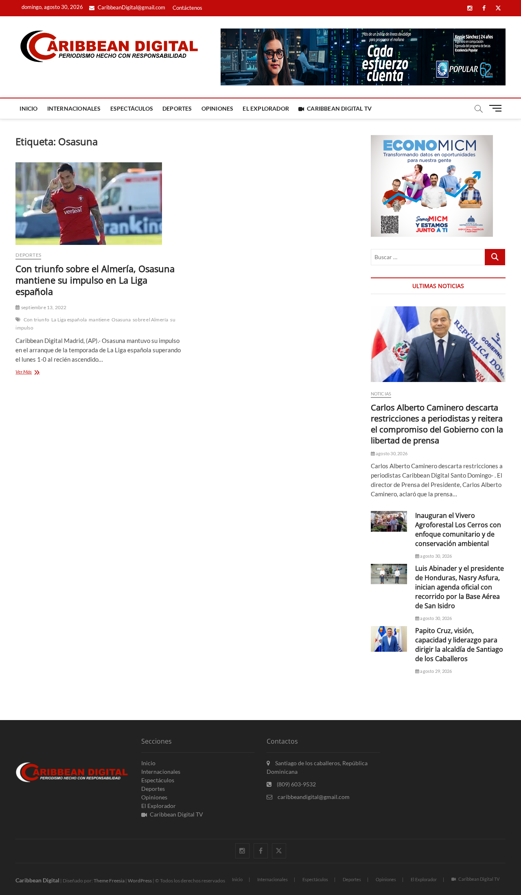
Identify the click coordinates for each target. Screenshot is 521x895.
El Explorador (266, 108)
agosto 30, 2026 (391, 453)
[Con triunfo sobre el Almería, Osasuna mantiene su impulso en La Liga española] (98, 203)
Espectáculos (131, 108)
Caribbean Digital (37, 880)
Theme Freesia (109, 881)
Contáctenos (187, 7)
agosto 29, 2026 (435, 671)
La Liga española (69, 320)
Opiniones (217, 108)
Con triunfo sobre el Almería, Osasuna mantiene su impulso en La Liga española (95, 279)
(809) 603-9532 (296, 784)
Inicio (28, 108)
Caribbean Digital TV (339, 108)
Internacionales (74, 108)
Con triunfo (36, 320)
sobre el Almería (150, 320)
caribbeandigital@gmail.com (313, 796)
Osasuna (121, 320)
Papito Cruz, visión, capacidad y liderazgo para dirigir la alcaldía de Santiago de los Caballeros (459, 644)
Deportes (177, 108)
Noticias (381, 393)
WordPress (140, 881)
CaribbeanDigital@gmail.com (130, 7)
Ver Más (32, 372)
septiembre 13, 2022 (43, 307)
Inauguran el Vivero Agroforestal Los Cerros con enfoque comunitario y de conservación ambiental (458, 529)
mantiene (99, 320)
